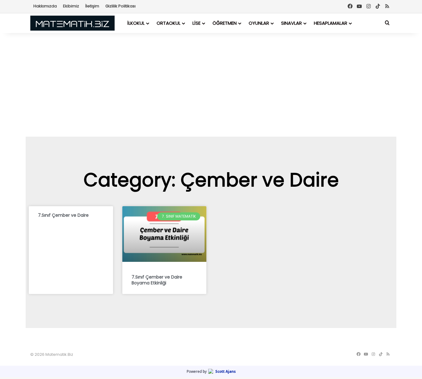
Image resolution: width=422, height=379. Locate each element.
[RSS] (387, 6)
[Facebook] (350, 6)
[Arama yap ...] (387, 23)
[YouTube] (359, 6)
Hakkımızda (45, 6)
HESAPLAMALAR (330, 23)
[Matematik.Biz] (72, 23)
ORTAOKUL (168, 23)
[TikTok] (377, 6)
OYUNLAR (259, 23)
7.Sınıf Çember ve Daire (63, 215)
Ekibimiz (71, 6)
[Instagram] (368, 6)
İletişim (92, 6)
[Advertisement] (211, 84)
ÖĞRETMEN (225, 23)
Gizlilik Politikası (120, 6)
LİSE (196, 23)
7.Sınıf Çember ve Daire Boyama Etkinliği (157, 280)
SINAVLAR (291, 23)
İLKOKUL (136, 23)
